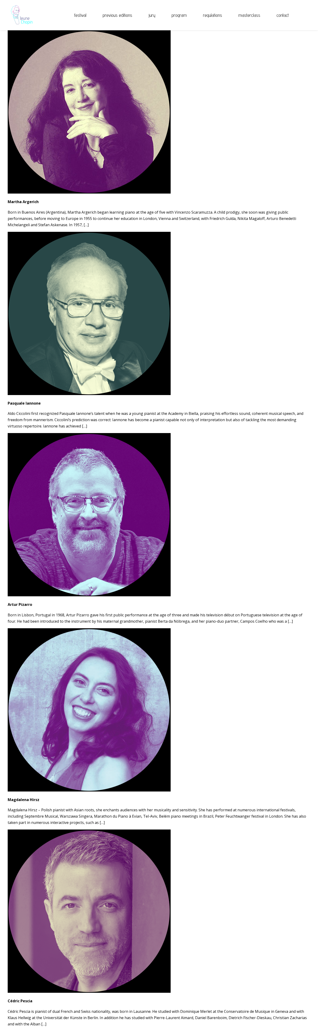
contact (283, 15)
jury (152, 15)
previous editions (117, 15)
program (179, 15)
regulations (212, 15)
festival (80, 15)
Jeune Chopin (20, 15)
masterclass (249, 15)
